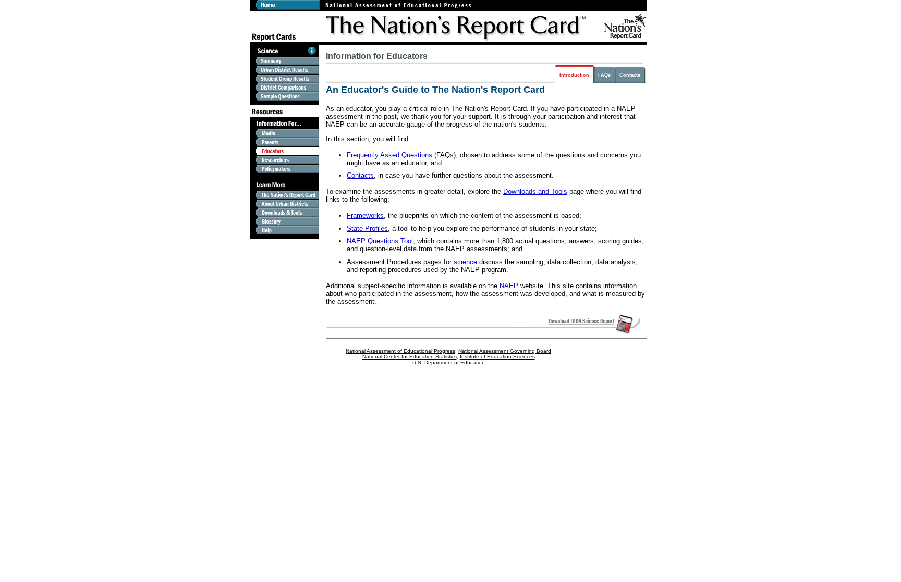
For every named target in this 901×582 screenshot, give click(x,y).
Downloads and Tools (535, 191)
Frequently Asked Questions (389, 155)
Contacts (629, 75)
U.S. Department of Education (448, 362)
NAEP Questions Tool (380, 241)
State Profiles (367, 228)
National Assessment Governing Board (504, 351)
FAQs (604, 75)
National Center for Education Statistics (409, 357)
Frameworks (365, 215)
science (465, 262)
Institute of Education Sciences (497, 357)
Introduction (574, 75)
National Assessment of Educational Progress (400, 351)
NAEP (509, 286)
